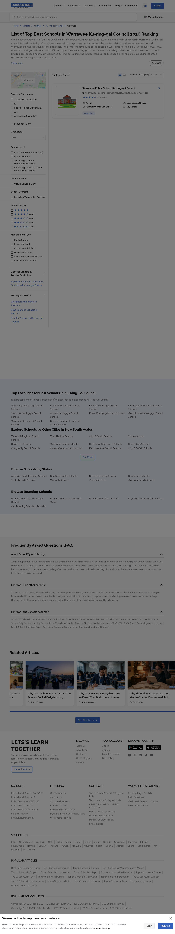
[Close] (162, 440)
